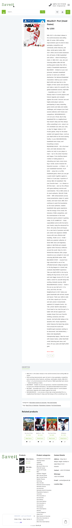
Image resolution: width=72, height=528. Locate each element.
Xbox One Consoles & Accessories (43, 519)
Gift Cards (39, 464)
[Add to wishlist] (48, 355)
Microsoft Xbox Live (42, 466)
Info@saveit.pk (61, 6)
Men (38, 471)
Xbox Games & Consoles (43, 516)
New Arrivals (40, 482)
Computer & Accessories (44, 458)
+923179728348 (61, 4)
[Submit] (42, 11)
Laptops (39, 462)
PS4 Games (40, 499)
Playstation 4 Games (45, 405)
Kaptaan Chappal (41, 473)
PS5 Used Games (41, 508)
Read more (29, 438)
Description (26, 367)
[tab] (26, 367)
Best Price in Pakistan (32, 405)
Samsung (39, 481)
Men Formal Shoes (42, 477)
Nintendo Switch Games (43, 484)
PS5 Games (40, 507)
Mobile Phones (41, 479)
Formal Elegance (41, 512)
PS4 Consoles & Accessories (41, 496)
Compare (52, 355)
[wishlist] (26, 442)
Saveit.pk (38, 525)
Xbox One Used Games (43, 521)
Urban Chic (40, 514)
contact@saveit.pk (64, 480)
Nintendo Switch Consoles (44, 490)
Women (39, 510)
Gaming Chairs (41, 460)
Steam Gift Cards (41, 470)
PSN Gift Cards (41, 468)
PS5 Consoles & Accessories (41, 504)
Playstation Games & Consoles (38, 402)
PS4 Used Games (52, 402)
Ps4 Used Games (56, 405)
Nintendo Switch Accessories (41, 487)
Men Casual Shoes (42, 475)
